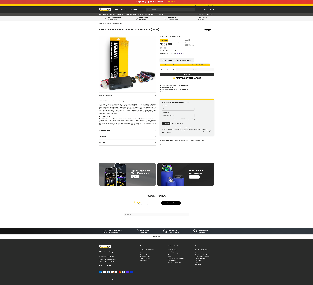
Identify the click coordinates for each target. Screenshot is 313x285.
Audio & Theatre (115, 14)
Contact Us (143, 253)
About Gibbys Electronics (147, 249)
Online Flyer (198, 260)
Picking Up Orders (172, 249)
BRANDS (123, 9)
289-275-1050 (111, 261)
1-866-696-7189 (111, 259)
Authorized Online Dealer (174, 262)
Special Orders (199, 253)
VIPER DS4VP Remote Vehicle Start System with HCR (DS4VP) (113, 23)
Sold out (195, 69)
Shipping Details (172, 251)
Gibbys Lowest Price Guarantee (176, 258)
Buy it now (187, 74)
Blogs (196, 262)
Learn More (194, 177)
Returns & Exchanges (173, 253)
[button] (212, 9)
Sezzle (169, 256)
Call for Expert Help (177, 123)
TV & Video (102, 14)
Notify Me (166, 123)
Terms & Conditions (145, 258)
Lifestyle (161, 14)
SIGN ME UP (171, 2)
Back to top (156, 236)
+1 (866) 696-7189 (115, 5)
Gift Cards (198, 264)
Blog (207, 5)
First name (164, 105)
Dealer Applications (200, 258)
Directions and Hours (145, 251)
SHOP (116, 9)
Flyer (212, 5)
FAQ (203, 5)
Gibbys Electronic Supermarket (110, 279)
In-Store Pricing (172, 260)
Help (198, 5)
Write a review (170, 203)
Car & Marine (149, 14)
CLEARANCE (133, 9)
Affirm (169, 254)
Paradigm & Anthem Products (203, 254)
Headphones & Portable (133, 14)
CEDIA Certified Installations (202, 256)
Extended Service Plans (201, 249)
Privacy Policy (143, 260)
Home (100, 23)
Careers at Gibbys (145, 254)
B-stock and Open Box (201, 251)
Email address (165, 112)
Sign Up (135, 177)
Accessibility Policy (145, 256)
